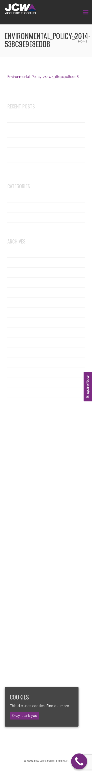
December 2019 (21, 303)
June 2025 (17, 263)
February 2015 (20, 523)
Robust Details (20, 227)
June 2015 (17, 483)
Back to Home (80, 39)
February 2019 (20, 323)
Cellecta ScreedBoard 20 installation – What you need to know (39, 154)
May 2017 (16, 353)
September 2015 (22, 453)
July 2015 (16, 473)
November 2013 (21, 653)
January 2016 (19, 433)
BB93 (13, 207)
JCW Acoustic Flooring (27, 217)
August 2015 (18, 463)
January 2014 (19, 643)
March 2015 (18, 513)
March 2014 (18, 623)
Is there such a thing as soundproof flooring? (37, 169)
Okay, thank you (24, 716)
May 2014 (16, 603)
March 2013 (18, 733)
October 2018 (20, 343)
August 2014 (18, 573)
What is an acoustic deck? (29, 142)
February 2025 (20, 273)
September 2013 (22, 673)
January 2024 (19, 293)
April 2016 (17, 403)
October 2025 (20, 252)
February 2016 (20, 423)
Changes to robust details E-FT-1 (35, 117)
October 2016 (20, 383)
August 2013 (18, 683)
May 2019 (16, 313)
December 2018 (21, 333)
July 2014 (16, 583)
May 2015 (16, 493)
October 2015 (19, 443)
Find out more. (58, 706)
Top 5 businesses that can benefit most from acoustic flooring (39, 130)
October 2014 (19, 553)
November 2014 (21, 543)
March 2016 (18, 413)
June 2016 (17, 393)
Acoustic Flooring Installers (30, 197)
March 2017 (18, 363)
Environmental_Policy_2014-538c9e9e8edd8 (43, 77)
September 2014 (22, 563)
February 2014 (20, 633)
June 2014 (17, 593)
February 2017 (20, 373)
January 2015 (19, 533)
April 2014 (17, 613)
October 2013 (19, 663)
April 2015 (16, 503)
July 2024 (16, 283)
